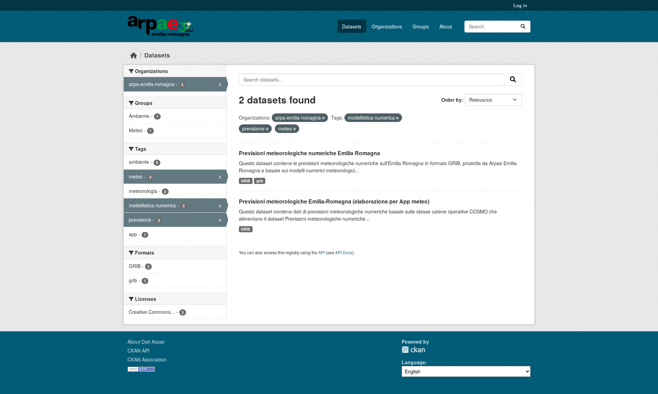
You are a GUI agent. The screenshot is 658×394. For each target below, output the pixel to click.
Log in (520, 5)
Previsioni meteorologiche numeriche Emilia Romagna (309, 153)
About (445, 26)
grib (259, 180)
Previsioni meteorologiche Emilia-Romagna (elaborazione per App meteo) (334, 201)
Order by (451, 99)
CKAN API (138, 350)
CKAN (413, 349)
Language (413, 362)
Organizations (387, 26)
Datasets (351, 26)
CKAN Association (147, 359)
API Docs (343, 252)
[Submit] (523, 27)
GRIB (245, 180)
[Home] (133, 55)
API (321, 252)
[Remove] (323, 118)
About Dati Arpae (145, 341)
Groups (421, 26)
